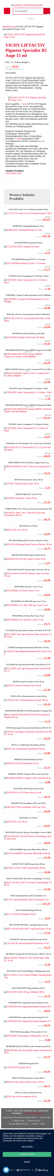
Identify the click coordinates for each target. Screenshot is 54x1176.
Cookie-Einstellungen (33, 1113)
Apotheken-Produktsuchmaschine (19, 1117)
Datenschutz (34, 1121)
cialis (13, 173)
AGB (34, 1124)
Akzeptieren (27, 1154)
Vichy (24, 104)
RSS (43, 1124)
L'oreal (13, 26)
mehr (27, 1162)
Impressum (19, 1121)
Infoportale (45, 1117)
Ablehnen (27, 1146)
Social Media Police (19, 1124)
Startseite (6, 26)
